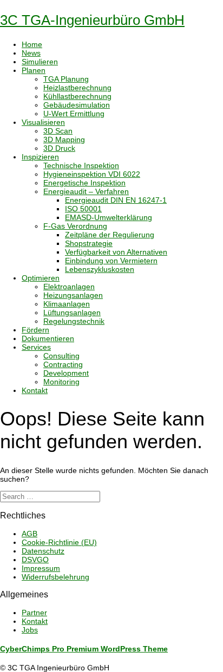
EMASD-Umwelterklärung (108, 217)
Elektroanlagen (69, 286)
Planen (33, 70)
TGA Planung (66, 79)
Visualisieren (43, 122)
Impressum (41, 568)
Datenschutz (43, 551)
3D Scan (58, 131)
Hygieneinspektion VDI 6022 (91, 174)
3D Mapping (64, 139)
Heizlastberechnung (77, 87)
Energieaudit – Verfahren (86, 191)
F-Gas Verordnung (75, 226)
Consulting (61, 355)
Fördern (35, 329)
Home (32, 44)
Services (36, 347)
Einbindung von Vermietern (111, 260)
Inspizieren (40, 156)
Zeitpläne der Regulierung (109, 234)
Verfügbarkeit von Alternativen (116, 252)
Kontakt (35, 390)
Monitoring (61, 381)
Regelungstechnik (73, 321)
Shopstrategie (89, 243)
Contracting (63, 364)
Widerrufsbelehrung (55, 577)
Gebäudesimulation (76, 105)
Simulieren (40, 61)
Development (66, 373)
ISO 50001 (83, 208)
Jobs (30, 630)
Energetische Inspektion (84, 182)
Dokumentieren (48, 338)
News (31, 53)
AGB (29, 533)
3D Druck (59, 148)
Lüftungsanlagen (72, 312)
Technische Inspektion (81, 165)
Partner (34, 612)
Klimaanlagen (66, 304)
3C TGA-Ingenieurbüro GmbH (92, 20)
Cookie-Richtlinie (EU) (59, 542)
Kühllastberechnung (77, 96)
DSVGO (35, 559)
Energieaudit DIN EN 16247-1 (116, 200)
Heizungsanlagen (73, 295)
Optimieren (41, 278)
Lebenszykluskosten (99, 269)
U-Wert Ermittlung (73, 113)
